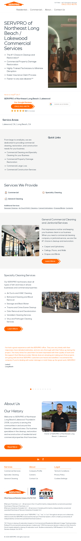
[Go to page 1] (31, 389)
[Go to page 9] (50, 389)
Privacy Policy (59, 475)
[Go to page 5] (40, 389)
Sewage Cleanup (11, 208)
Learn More (50, 261)
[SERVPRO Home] (14, 4)
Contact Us (59, 9)
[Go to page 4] (38, 389)
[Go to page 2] (33, 389)
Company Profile (35, 471)
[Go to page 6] (43, 389)
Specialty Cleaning (11, 475)
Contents (69, 208)
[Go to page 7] (45, 389)
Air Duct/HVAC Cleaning (28, 208)
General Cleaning (11, 478)
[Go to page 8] (48, 389)
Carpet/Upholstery (45, 208)
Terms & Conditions (61, 471)
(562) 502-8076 (69, 4)
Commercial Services (12, 471)
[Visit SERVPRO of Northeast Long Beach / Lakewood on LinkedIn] (38, 459)
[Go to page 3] (35, 389)
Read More (12, 447)
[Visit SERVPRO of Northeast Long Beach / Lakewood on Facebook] (43, 459)
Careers (32, 475)
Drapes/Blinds (59, 208)
